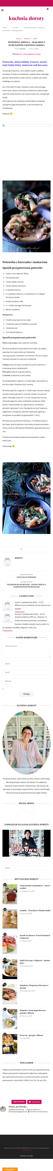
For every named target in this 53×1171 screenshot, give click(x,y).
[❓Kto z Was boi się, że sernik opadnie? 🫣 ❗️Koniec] (40, 1130)
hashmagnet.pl (26, 1150)
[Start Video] (26, 844)
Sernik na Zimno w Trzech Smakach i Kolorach (35, 936)
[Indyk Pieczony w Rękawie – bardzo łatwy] (9, 969)
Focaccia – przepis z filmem (31, 1035)
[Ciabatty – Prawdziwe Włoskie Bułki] (9, 919)
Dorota (22, 49)
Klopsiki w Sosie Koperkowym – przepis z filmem (33, 1011)
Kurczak (15, 28)
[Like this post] (23, 549)
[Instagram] (27, 3)
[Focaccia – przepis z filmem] (9, 1044)
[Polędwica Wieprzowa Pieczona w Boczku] (9, 994)
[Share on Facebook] (25, 549)
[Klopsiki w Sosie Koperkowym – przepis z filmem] (9, 1019)
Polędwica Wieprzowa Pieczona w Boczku (34, 986)
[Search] (50, 10)
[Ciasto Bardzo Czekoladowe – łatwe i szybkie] (9, 894)
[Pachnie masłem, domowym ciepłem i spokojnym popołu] (13, 1130)
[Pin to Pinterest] (28, 549)
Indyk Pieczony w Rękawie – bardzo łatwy (35, 961)
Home (4, 28)
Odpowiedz (20, 612)
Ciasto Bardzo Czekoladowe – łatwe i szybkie (35, 887)
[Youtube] (33, 3)
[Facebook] (24, 3)
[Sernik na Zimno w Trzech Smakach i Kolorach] (9, 944)
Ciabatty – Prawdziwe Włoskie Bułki (35, 910)
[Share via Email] (30, 549)
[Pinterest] (30, 3)
